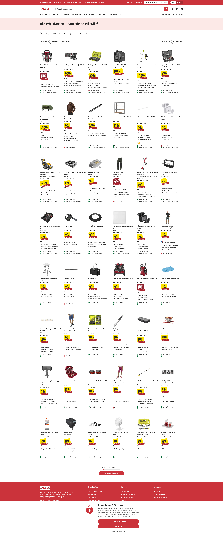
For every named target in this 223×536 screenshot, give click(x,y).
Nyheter (67, 14)
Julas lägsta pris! (114, 14)
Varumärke (54, 41)
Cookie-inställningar (118, 531)
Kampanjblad (78, 34)
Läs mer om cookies (110, 516)
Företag (179, 2)
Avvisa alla (118, 526)
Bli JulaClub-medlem (159, 494)
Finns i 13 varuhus (73, 407)
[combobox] (110, 9)
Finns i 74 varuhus (49, 92)
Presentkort (138, 2)
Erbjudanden (89, 14)
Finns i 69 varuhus (146, 253)
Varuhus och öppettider (95, 491)
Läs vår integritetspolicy (124, 516)
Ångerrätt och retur (94, 500)
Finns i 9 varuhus (49, 407)
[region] (111, 518)
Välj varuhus (179, 14)
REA (42, 34)
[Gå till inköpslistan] (177, 9)
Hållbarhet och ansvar (127, 497)
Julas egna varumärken (128, 494)
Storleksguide (92, 497)
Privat (173, 2)
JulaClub (129, 2)
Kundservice (166, 14)
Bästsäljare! (100, 14)
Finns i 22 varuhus (97, 147)
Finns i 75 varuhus (121, 92)
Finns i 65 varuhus (146, 457)
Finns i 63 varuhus (49, 147)
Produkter (43, 14)
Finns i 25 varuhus (97, 304)
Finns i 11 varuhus (121, 356)
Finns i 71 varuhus (97, 457)
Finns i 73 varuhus (73, 92)
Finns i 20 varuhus (97, 92)
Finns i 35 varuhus (49, 356)
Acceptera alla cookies (118, 521)
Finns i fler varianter (70, 304)
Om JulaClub (157, 491)
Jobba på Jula (125, 500)
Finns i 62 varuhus (49, 201)
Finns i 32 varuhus (49, 457)
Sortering (178, 41)
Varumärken (76, 14)
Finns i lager (65, 41)
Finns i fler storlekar (70, 147)
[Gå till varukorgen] (182, 9)
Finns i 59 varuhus (170, 407)
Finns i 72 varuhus (146, 92)
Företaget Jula (125, 491)
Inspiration (57, 14)
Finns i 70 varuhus (49, 304)
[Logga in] (172, 9)
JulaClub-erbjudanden (59, 34)
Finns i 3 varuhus (121, 457)
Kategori (44, 41)
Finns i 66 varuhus (146, 304)
